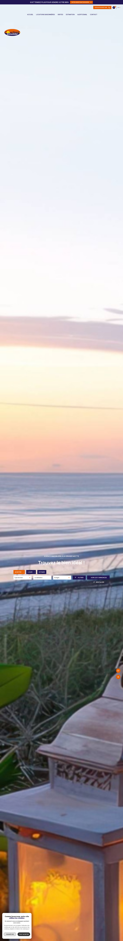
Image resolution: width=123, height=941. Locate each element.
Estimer (42, 572)
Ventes (60, 14)
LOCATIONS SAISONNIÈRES (45, 14)
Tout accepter (24, 934)
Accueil (30, 14)
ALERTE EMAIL (82, 14)
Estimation (70, 14)
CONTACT (93, 14)
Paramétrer (10, 934)
